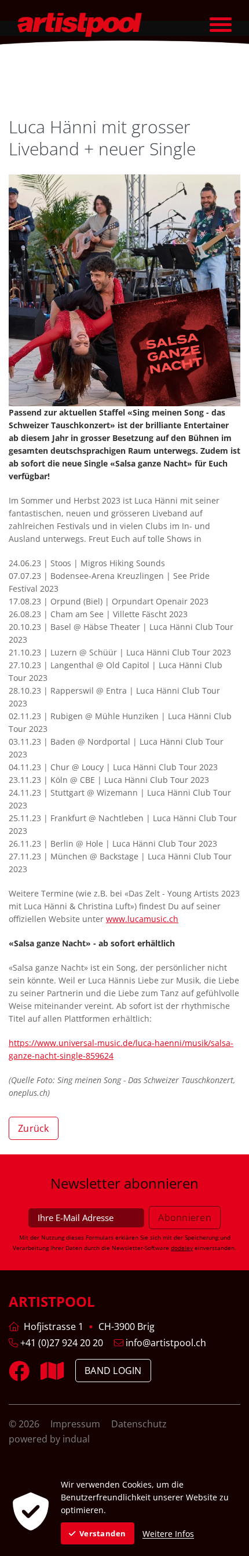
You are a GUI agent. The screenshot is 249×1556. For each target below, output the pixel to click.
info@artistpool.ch (164, 1342)
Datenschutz (139, 1423)
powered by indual (49, 1439)
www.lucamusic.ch (142, 918)
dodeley (182, 1248)
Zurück (33, 1128)
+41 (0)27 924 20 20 (60, 1342)
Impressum (76, 1423)
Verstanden (102, 1533)
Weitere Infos (168, 1533)
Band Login (113, 1370)
